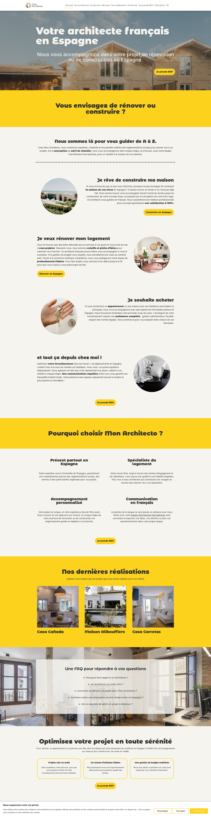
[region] (105, 808)
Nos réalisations (119, 5)
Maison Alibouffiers (105, 632)
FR (167, 5)
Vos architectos (81, 5)
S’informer (133, 5)
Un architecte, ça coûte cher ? (107, 684)
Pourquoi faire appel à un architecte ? (107, 677)
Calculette (159, 5)
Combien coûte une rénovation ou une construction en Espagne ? (107, 697)
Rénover (105, 5)
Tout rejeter (180, 811)
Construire (95, 5)
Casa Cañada (50, 632)
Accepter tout (198, 811)
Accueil (69, 5)
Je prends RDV (146, 5)
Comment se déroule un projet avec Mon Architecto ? (107, 691)
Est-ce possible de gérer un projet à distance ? (107, 704)
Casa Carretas (146, 632)
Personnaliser (162, 811)
